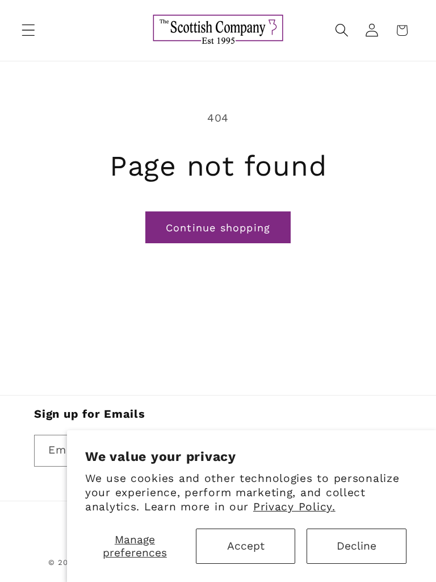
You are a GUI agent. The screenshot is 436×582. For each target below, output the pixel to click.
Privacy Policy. (294, 506)
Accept (246, 545)
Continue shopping (218, 228)
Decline (356, 545)
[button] (29, 30)
